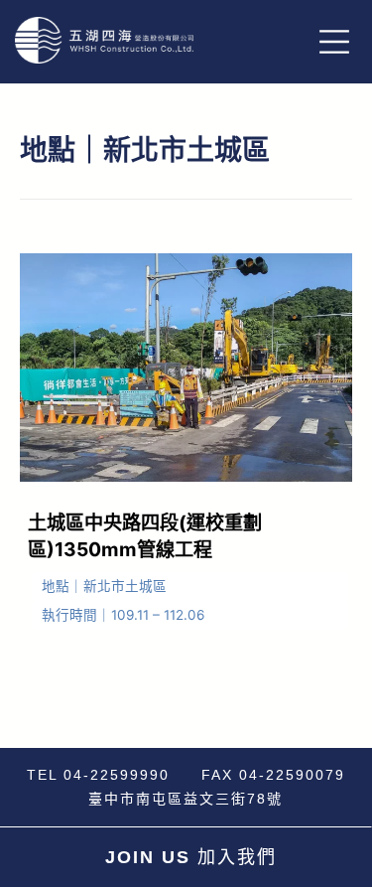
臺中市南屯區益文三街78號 (185, 799)
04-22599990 (116, 775)
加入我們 (191, 857)
